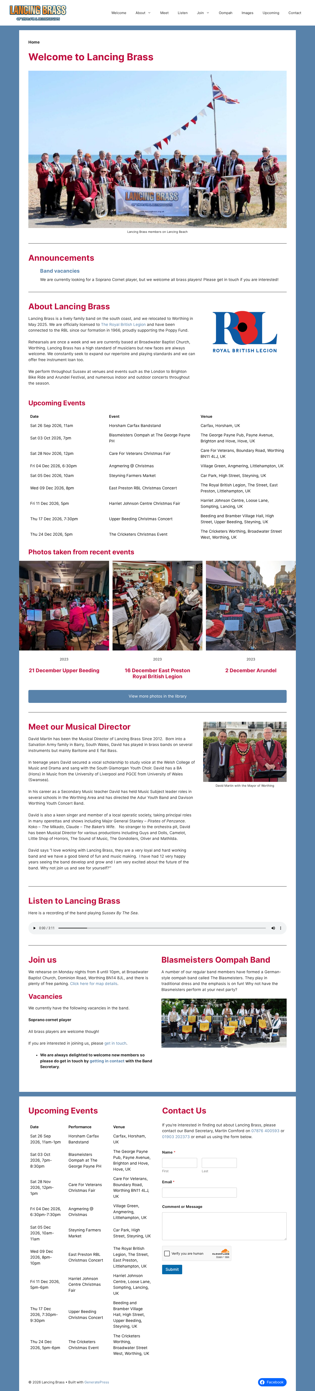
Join (200, 13)
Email (168, 1182)
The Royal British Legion (123, 324)
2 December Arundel (250, 670)
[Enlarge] (280, 1004)
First (165, 1171)
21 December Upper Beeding (64, 670)
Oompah (225, 13)
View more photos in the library (158, 696)
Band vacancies (60, 271)
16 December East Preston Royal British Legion (157, 673)
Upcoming (271, 13)
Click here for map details (93, 983)
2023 (64, 659)
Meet (164, 13)
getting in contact (107, 1061)
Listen (183, 13)
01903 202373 (176, 1136)
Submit (172, 1269)
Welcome (118, 13)
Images (247, 13)
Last (205, 1171)
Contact (294, 13)
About (140, 13)
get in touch (115, 1043)
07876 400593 (265, 1130)
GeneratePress (96, 1382)
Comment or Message (182, 1206)
